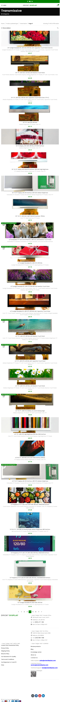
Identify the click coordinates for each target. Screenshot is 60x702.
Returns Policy (5, 654)
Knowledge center (36, 652)
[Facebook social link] (28, 1)
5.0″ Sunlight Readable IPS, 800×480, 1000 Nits (30, 602)
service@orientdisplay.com (39, 665)
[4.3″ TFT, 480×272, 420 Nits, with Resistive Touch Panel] (30, 377)
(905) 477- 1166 (39, 622)
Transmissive (23, 23)
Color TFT (34, 50)
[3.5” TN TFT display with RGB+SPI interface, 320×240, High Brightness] (30, 160)
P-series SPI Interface (25, 194)
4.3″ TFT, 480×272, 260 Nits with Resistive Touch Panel (30, 336)
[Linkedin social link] (32, 1)
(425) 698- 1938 (39, 638)
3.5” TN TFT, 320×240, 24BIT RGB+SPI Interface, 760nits (30, 216)
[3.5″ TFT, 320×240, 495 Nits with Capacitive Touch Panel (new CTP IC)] (30, 88)
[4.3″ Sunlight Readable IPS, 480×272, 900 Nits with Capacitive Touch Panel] (30, 302)
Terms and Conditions (7, 659)
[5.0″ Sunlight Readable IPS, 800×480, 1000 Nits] (30, 593)
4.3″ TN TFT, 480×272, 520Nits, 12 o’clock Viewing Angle (30, 411)
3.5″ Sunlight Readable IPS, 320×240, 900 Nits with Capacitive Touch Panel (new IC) (30, 48)
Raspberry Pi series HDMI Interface (31, 555)
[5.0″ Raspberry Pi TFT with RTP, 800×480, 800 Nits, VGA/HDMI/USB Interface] (30, 568)
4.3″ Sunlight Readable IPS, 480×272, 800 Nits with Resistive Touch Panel (30, 286)
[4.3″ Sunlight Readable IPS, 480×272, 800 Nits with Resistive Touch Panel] (30, 277)
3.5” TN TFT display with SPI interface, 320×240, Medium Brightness (30, 193)
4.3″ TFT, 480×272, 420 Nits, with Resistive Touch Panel (30, 386)
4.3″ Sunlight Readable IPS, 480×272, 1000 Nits (30, 263)
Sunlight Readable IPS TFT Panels (10, 50)
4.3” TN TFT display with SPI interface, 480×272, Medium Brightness (30, 481)
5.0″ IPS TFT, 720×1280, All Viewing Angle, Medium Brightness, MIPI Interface (30, 529)
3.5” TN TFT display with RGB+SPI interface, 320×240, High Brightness (30, 169)
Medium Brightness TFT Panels (34, 74)
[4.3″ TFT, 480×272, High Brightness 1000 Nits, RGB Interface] (30, 425)
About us (33, 655)
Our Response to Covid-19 (8, 662)
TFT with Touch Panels (25, 50)
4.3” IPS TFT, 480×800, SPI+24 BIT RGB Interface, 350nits (30, 457)
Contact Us (34, 657)
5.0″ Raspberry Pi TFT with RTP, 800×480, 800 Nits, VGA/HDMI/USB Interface (30, 577)
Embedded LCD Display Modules (28, 241)
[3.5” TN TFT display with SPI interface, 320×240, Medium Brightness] (30, 183)
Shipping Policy (5, 651)
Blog (32, 649)
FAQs (2, 665)
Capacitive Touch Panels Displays (24, 313)
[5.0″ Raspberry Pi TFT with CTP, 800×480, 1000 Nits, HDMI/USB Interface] (30, 543)
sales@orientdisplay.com (47, 660)
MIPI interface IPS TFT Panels (19, 531)
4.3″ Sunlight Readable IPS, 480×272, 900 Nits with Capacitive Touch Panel (30, 311)
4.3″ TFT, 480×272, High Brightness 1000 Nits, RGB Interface (30, 434)
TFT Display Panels (19, 171)
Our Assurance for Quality (8, 656)
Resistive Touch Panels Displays (18, 74)
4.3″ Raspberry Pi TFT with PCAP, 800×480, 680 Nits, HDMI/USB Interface (30, 504)
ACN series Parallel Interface (45, 241)
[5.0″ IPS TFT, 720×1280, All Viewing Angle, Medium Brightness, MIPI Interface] (30, 520)
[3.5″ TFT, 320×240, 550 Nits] (30, 113)
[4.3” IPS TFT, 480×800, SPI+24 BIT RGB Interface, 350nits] (30, 448)
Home (2, 23)
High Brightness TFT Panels (32, 51)
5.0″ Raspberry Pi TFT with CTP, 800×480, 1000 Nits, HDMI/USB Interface (30, 553)
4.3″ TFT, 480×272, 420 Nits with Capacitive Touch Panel (30, 361)
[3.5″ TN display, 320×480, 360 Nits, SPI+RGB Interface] (30, 136)
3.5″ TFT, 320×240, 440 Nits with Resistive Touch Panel (30, 72)
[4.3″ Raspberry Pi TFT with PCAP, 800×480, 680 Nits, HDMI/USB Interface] (30, 495)
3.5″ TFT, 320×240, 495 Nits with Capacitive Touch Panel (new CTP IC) (30, 97)
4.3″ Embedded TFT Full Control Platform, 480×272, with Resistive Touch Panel (30, 239)
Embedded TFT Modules (13, 194)
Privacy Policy (5, 648)
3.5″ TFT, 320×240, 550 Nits (30, 122)
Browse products (36, 646)
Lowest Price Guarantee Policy (10, 645)
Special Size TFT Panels (39, 338)
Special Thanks (15, 699)
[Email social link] (30, 1)
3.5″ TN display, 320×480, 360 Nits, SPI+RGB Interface (30, 146)
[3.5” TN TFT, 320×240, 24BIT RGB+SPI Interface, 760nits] (30, 207)
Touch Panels (40, 50)
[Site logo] (30, 5)
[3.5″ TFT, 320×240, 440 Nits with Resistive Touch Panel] (30, 63)
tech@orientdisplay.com (50, 668)
